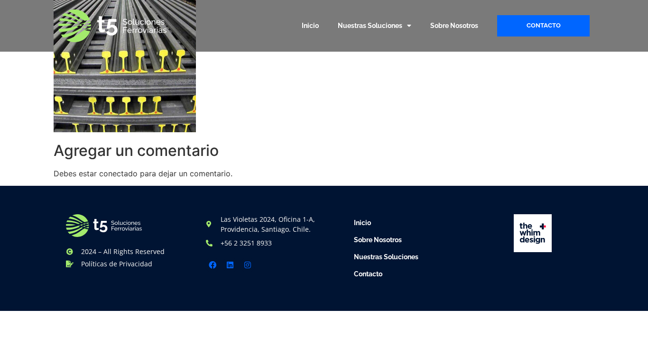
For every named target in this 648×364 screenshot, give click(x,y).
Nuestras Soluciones (370, 25)
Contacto (368, 274)
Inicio (310, 25)
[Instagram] (247, 265)
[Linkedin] (230, 265)
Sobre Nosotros (454, 25)
